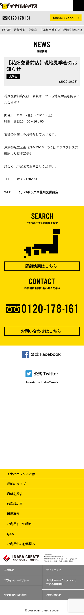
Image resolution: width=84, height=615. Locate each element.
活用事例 (13, 514)
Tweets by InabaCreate (42, 382)
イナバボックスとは (21, 474)
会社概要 (9, 570)
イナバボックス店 (37, 192)
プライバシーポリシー (16, 580)
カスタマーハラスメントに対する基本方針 (61, 582)
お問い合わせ (53, 594)
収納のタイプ (16, 484)
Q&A (10, 534)
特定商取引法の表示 (15, 594)
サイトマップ (53, 570)
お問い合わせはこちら (41, 331)
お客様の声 (15, 504)
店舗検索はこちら (41, 266)
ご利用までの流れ (19, 524)
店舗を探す (15, 494)
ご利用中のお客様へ (21, 544)
